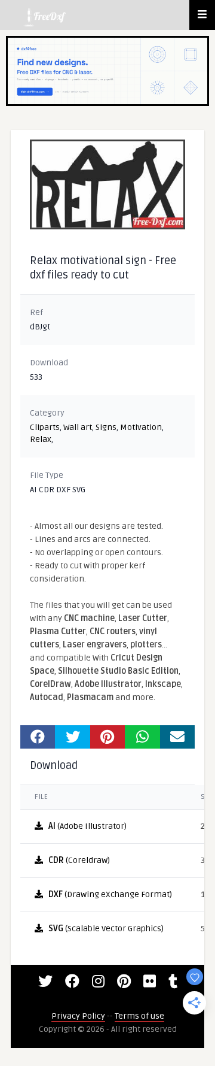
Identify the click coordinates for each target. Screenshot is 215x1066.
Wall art (77, 427)
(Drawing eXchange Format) (110, 894)
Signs (106, 427)
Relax (40, 439)
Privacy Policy (78, 1016)
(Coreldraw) (79, 860)
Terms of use (139, 1016)
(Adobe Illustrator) (87, 826)
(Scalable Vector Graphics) (106, 928)
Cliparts (45, 427)
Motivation (141, 427)
